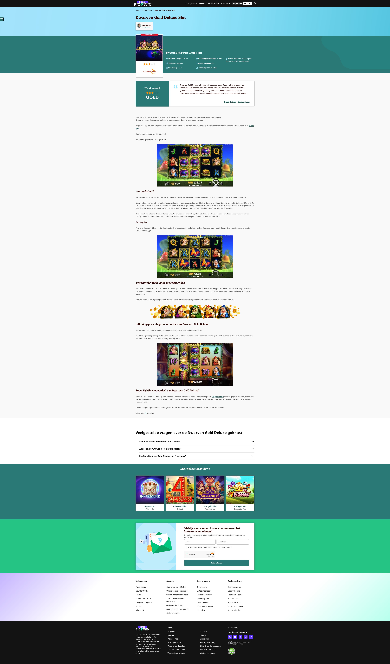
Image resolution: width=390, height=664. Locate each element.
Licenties (201, 610)
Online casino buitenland (176, 591)
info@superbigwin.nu (237, 632)
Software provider (208, 649)
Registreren (237, 3)
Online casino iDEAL (175, 605)
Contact (203, 632)
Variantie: (172, 63)
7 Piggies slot (240, 506)
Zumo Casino (233, 599)
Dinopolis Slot (210, 506)
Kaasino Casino (234, 610)
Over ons (225, 3)
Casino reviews (234, 587)
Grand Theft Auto (143, 599)
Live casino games (205, 606)
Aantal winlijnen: (205, 63)
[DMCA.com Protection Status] (231, 650)
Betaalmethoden (204, 591)
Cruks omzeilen (173, 613)
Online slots (202, 587)
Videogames (190, 3)
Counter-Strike (142, 591)
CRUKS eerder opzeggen (211, 646)
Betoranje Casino (235, 595)
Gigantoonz (150, 506)
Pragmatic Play (218, 397)
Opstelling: (173, 68)
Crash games (202, 602)
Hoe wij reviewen (174, 642)
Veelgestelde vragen (176, 653)
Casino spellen (203, 599)
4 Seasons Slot (180, 506)
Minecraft (140, 610)
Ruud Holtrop (146, 25)
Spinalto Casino (234, 602)
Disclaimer (204, 639)
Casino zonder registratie (177, 595)
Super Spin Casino (235, 606)
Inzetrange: (203, 68)
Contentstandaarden (176, 649)
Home (138, 10)
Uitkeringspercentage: (207, 59)
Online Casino (212, 3)
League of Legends (144, 602)
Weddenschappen (208, 653)
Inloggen (247, 3)
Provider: (172, 59)
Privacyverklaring (207, 642)
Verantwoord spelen (176, 646)
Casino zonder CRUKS (176, 587)
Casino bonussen (204, 595)
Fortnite (139, 595)
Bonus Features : (235, 59)
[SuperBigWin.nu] (142, 3)
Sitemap (203, 635)
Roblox (139, 606)
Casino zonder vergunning (177, 609)
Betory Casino (234, 591)
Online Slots (147, 10)
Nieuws (202, 3)
